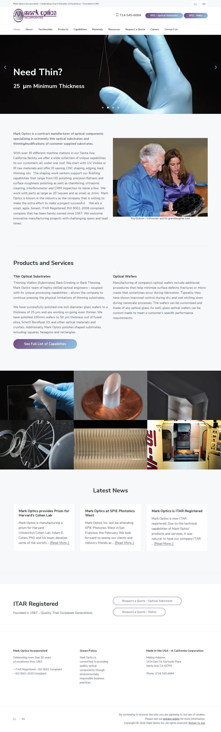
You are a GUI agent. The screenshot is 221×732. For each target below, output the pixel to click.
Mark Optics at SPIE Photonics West (110, 513)
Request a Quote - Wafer (139, 612)
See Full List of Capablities (45, 344)
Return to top (197, 723)
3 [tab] (113, 107)
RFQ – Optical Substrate (164, 15)
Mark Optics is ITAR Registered (177, 511)
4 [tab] (118, 107)
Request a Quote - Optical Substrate (147, 601)
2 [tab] (108, 107)
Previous (5, 67)
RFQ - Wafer (196, 15)
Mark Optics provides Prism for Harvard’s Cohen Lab (44, 513)
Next (216, 67)
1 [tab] (103, 107)
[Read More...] (59, 543)
